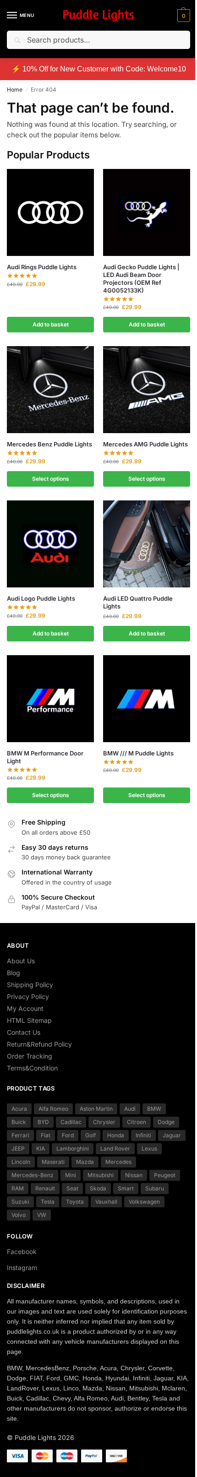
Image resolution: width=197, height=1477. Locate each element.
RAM (17, 1188)
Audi (130, 1108)
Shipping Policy (30, 984)
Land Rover (115, 1148)
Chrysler (104, 1122)
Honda (115, 1135)
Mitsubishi (101, 1175)
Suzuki (20, 1201)
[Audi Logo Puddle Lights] (50, 543)
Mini (70, 1175)
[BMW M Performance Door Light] (50, 698)
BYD (43, 1122)
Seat (72, 1188)
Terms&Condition (32, 1068)
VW (41, 1214)
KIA (40, 1148)
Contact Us (23, 1032)
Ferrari (20, 1135)
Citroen (136, 1122)
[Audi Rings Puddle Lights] (50, 212)
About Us (21, 961)
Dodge (166, 1122)
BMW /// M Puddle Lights (138, 753)
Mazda (85, 1161)
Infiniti (143, 1135)
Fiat (45, 1135)
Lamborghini (72, 1148)
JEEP (18, 1148)
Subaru (154, 1188)
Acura (19, 1108)
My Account (25, 1008)
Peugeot (164, 1175)
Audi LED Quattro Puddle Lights (138, 602)
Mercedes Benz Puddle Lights (49, 444)
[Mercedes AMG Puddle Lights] (146, 389)
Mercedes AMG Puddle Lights (145, 444)
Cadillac (71, 1122)
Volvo (18, 1214)
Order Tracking (29, 1056)
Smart (126, 1188)
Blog (13, 973)
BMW (154, 1108)
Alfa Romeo (53, 1108)
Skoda (98, 1188)
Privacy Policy (28, 996)
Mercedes (118, 1161)
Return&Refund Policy (39, 1044)
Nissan (133, 1175)
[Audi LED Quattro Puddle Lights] (146, 543)
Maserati (53, 1161)
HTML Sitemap (29, 1020)
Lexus (149, 1148)
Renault (45, 1188)
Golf (90, 1135)
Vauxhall (106, 1201)
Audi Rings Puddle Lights (42, 267)
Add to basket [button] (51, 324)
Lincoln (20, 1161)
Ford (68, 1135)
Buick (18, 1122)
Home (14, 89)
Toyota (75, 1201)
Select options (50, 478)
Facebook (22, 1251)
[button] (182, 15)
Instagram (22, 1267)
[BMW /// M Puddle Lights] (146, 698)
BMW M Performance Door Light (45, 757)
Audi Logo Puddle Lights (41, 598)
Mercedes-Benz (32, 1175)
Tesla (48, 1201)
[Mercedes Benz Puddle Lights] (50, 389)
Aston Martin (96, 1108)
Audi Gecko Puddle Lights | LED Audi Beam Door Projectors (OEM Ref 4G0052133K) (141, 278)
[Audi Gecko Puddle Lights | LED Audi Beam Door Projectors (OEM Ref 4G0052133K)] (146, 212)
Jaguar (172, 1135)
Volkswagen (144, 1201)
